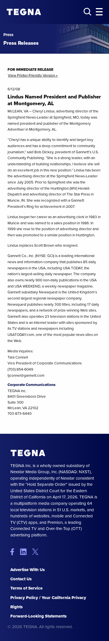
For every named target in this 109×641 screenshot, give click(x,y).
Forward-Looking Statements (38, 616)
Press (8, 35)
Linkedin (25, 551)
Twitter (36, 551)
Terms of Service (26, 588)
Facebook (14, 551)
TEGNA (28, 453)
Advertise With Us (27, 570)
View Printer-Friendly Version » (33, 75)
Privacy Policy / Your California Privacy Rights (48, 602)
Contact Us (21, 579)
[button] (99, 12)
